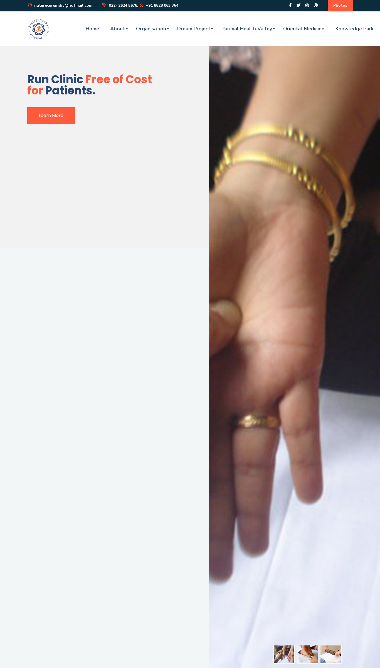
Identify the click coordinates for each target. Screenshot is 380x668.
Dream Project (193, 28)
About (117, 28)
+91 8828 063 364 (161, 5)
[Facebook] (290, 5)
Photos (340, 5)
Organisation (151, 28)
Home (92, 28)
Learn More (51, 115)
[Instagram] (307, 5)
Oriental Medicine (303, 28)
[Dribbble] (315, 5)
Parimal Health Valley (246, 28)
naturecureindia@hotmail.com (62, 5)
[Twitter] (298, 5)
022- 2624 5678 (122, 5)
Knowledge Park (354, 28)
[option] (284, 654)
